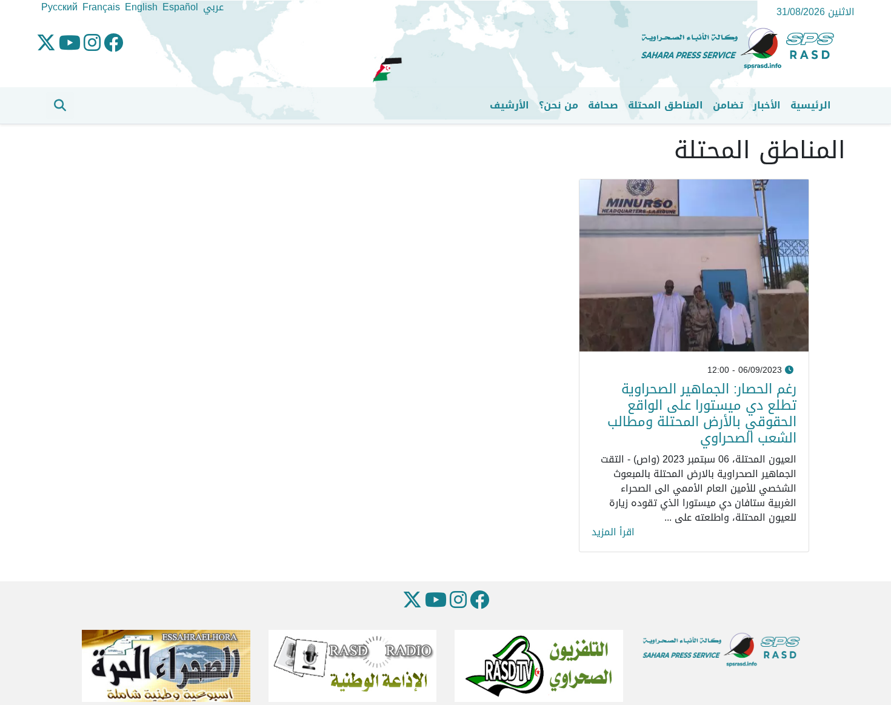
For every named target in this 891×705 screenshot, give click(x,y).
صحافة (603, 105)
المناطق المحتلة (665, 105)
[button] (60, 105)
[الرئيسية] (742, 48)
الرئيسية (810, 105)
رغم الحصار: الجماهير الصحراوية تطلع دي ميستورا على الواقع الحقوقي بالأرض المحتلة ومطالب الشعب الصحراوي (701, 413)
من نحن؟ (558, 105)
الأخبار (767, 105)
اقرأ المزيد (613, 532)
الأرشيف (509, 105)
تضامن (728, 105)
